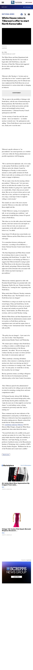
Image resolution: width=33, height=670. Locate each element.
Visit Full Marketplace (26, 465)
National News (8, 14)
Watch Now (28, 2)
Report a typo (6, 454)
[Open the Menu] (2, 2)
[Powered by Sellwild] (28, 560)
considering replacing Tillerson (14, 425)
